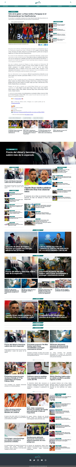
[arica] (54, 191)
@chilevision (15, 112)
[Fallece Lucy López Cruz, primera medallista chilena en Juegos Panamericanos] (7, 212)
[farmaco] (54, 184)
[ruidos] (54, 170)
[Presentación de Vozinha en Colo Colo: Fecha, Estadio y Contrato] (51, 25)
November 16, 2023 (29, 114)
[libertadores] (52, 398)
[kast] (52, 426)
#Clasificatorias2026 (15, 103)
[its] (54, 177)
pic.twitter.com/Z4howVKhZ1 (38, 112)
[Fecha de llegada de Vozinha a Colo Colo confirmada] (7, 218)
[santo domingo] (7, 224)
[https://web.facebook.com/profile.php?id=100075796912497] (30, 460)
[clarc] (7, 194)
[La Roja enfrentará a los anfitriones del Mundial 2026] (51, 30)
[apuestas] (7, 206)
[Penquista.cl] (5, 2)
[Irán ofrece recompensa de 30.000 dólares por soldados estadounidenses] (52, 412)
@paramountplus (22, 112)
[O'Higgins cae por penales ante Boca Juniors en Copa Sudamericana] (7, 200)
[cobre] (52, 448)
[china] (52, 419)
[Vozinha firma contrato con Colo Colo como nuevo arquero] (51, 40)
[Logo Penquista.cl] (38, 4)
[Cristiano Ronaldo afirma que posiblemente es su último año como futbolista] (52, 434)
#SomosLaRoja (18, 98)
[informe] (52, 405)
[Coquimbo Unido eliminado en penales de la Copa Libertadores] (54, 198)
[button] (15, 118)
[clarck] (51, 35)
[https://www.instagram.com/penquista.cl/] (38, 460)
